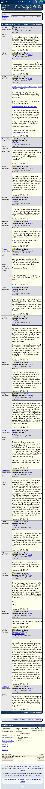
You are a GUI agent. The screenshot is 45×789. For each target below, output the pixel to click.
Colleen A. (10, 737)
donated (21, 773)
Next (29, 16)
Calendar (28, 9)
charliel (14, 434)
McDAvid (15, 142)
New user (18, 7)
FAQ (34, 7)
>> (34, 24)
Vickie (30, 395)
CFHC (10, 735)
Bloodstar (4, 742)
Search (28, 5)
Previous (15, 16)
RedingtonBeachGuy (8, 741)
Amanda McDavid (18, 634)
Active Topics (36, 5)
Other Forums (19, 5)
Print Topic (5, 750)
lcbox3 (30, 55)
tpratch (10, 742)
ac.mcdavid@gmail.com (20, 132)
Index (23, 16)
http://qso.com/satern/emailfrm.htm (24, 107)
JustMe (14, 291)
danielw (4, 739)
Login (4, 9)
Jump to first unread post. (11, 24)
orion (29, 79)
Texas (30, 555)
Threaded (38, 16)
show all (39, 24)
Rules (40, 7)
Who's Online (27, 7)
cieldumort (5, 746)
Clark (8, 739)
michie (30, 223)
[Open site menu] (2, 1)
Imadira (14, 201)
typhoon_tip (5, 744)
